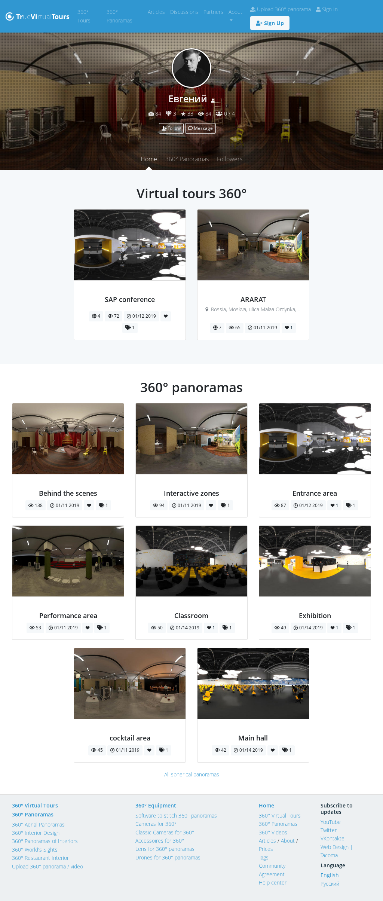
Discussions (185, 11)
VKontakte (332, 838)
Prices (266, 848)
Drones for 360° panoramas (167, 857)
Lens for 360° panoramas (164, 848)
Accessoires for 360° (159, 840)
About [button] (235, 11)
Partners (214, 11)
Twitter (329, 830)
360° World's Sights (35, 849)
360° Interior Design (35, 832)
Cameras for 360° (156, 823)
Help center (273, 882)
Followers (229, 159)
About (288, 840)
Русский (330, 883)
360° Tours (90, 16)
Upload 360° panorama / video (47, 866)
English (330, 875)
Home (149, 159)
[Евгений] (130, 291)
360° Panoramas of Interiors (45, 841)
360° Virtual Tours (35, 805)
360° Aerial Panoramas (38, 824)
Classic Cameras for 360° (164, 832)
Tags (264, 857)
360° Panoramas (126, 16)
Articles (158, 11)
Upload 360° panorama (283, 9)
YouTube (331, 821)
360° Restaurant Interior (40, 857)
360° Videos (273, 832)
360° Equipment (155, 805)
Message (203, 128)
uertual (43, 16)
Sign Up (273, 23)
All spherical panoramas (191, 774)
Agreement (272, 874)
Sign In (329, 9)
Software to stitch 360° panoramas (176, 815)
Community (272, 865)
